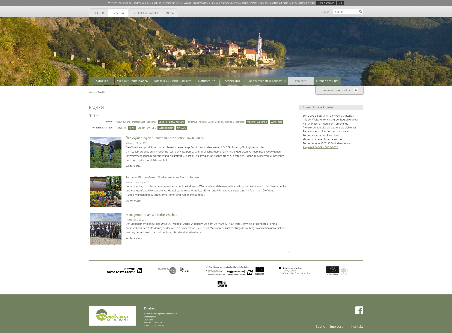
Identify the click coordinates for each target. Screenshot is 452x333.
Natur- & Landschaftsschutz (130, 122)
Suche (320, 327)
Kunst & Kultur (206, 122)
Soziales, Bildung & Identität (229, 122)
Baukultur (151, 122)
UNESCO (181, 128)
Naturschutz (206, 81)
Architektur (232, 81)
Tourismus (192, 122)
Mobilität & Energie (257, 122)
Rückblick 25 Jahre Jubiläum (172, 81)
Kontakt (357, 327)
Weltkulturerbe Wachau (133, 81)
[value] (360, 12)
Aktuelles (102, 81)
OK (340, 3)
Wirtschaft (276, 122)
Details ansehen (326, 3)
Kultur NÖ (121, 128)
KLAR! (132, 128)
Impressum (338, 327)
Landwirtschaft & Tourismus (267, 81)
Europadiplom (166, 128)
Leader (141, 128)
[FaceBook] (359, 310)
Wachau (92, 92)
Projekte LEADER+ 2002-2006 (320, 147)
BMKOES (151, 128)
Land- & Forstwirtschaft (171, 122)
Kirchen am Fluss (327, 81)
